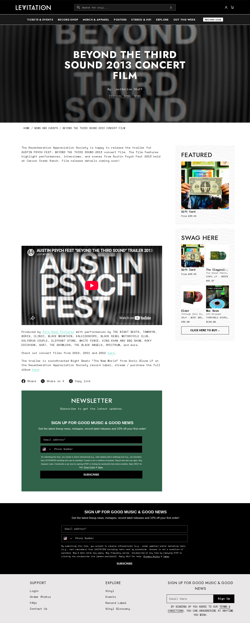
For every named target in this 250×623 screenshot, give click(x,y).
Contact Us (38, 609)
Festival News (120, 96)
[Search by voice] (171, 7)
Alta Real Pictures (58, 332)
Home (26, 128)
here (111, 353)
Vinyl (109, 591)
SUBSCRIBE (91, 474)
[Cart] (231, 7)
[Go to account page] (226, 7)
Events (110, 597)
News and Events (46, 128)
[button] (125, 7)
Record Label (116, 603)
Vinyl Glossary (117, 609)
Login (34, 591)
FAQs (33, 603)
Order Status (40, 597)
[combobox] (125, 7)
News (137, 96)
